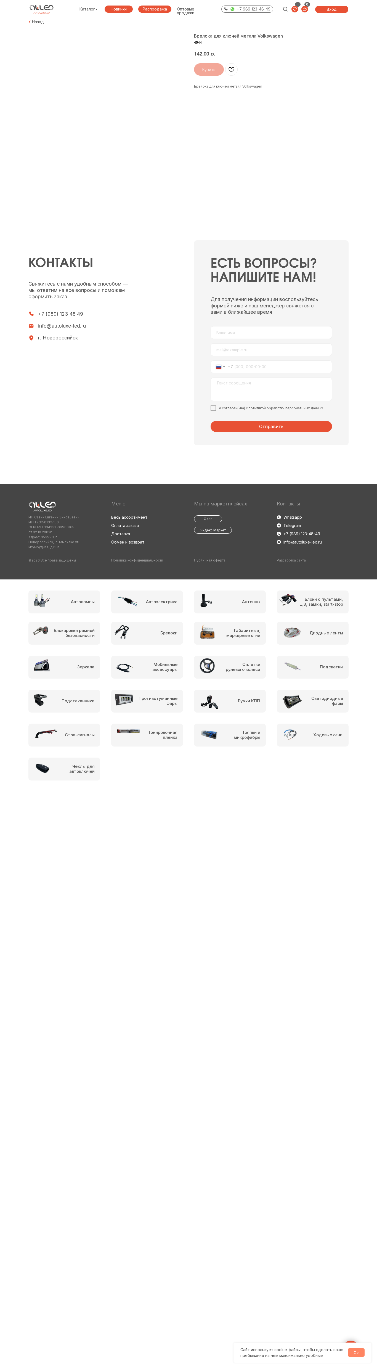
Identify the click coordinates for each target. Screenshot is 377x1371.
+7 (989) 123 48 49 (60, 314)
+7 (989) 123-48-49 (301, 533)
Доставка (120, 533)
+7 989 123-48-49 (253, 9)
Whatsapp (292, 517)
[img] (285, 9)
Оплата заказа (125, 525)
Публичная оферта (209, 560)
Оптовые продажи (185, 11)
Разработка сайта (291, 560)
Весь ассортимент (129, 517)
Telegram (292, 525)
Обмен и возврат (127, 542)
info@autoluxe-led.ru (62, 326)
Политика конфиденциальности (137, 560)
